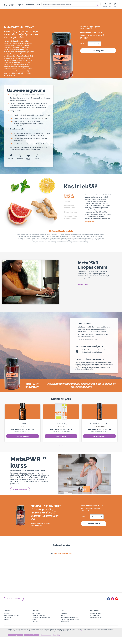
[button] (59, 445)
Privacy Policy (56, 635)
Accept (15, 635)
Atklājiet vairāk (83, 284)
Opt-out (31, 635)
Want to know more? (46, 635)
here (81, 630)
